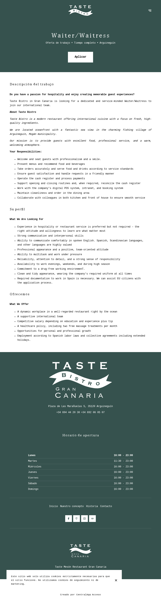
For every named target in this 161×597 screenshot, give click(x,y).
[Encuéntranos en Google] (76, 518)
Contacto (106, 506)
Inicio (53, 506)
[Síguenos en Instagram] (84, 518)
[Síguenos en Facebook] (68, 518)
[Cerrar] (116, 580)
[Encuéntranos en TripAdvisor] (92, 518)
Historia (92, 506)
